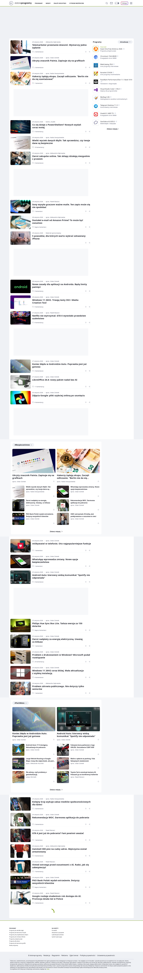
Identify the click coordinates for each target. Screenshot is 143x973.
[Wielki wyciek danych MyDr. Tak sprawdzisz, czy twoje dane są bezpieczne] (20, 142)
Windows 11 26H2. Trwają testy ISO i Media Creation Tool (55, 301)
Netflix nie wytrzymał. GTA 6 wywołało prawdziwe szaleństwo (59, 317)
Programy (39, 3)
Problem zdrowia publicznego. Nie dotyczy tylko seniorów (58, 687)
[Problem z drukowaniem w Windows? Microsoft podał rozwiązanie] (20, 657)
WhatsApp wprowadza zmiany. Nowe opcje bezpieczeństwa (85, 488)
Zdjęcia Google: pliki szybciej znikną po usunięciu (58, 395)
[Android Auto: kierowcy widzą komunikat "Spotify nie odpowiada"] (20, 577)
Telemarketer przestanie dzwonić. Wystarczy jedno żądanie (59, 46)
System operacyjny (57, 937)
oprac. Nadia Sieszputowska (55, 73)
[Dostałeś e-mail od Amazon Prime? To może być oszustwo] (20, 222)
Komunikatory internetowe (109, 107)
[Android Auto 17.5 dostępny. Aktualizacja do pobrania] (18, 750)
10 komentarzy (39, 147)
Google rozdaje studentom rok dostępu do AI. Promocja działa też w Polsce (56, 897)
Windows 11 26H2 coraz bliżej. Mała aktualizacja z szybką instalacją (58, 672)
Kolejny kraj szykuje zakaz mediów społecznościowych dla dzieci (61, 803)
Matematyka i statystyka (108, 123)
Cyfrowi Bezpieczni (76, 3)
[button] (131, 3)
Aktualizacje (124, 42)
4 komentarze (39, 582)
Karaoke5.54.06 (106, 72)
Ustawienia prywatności (106, 955)
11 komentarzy (39, 387)
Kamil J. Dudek (50, 122)
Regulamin (56, 955)
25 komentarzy (39, 662)
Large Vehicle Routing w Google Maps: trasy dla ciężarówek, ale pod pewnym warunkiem (40, 760)
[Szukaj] (106, 3)
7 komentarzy (39, 871)
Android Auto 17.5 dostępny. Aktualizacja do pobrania (37, 746)
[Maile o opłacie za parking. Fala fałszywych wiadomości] (63, 763)
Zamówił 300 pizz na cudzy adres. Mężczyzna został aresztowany (59, 850)
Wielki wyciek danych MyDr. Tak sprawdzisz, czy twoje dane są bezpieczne (61, 142)
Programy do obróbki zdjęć (16, 930)
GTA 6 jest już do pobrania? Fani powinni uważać (58, 833)
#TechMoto (19, 703)
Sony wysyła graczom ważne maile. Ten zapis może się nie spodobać (61, 206)
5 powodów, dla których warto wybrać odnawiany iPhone (59, 237)
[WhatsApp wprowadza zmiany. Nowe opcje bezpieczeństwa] (63, 492)
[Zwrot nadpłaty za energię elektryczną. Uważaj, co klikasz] (18, 505)
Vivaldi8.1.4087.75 (107, 113)
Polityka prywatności (87, 955)
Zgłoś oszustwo (60, 3)
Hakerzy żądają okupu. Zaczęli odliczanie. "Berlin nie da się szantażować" (60, 77)
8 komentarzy (39, 322)
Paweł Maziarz (50, 830)
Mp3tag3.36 (104, 97)
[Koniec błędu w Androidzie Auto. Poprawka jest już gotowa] (20, 366)
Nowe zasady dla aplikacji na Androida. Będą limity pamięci (59, 285)
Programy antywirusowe (108, 51)
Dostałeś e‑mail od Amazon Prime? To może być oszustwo (57, 221)
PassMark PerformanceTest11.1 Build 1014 (116, 80)
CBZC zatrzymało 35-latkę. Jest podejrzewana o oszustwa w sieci (83, 515)
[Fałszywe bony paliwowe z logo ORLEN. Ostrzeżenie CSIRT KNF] (63, 750)
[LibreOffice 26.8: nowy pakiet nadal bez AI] (20, 382)
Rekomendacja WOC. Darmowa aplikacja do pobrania (83, 501)
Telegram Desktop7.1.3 (109, 105)
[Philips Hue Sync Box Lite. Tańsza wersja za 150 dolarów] (20, 625)
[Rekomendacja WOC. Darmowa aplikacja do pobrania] (63, 505)
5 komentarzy (39, 131)
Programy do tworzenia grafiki (17, 943)
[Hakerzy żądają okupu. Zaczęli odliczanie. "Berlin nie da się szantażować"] (20, 78)
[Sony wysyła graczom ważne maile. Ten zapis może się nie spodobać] (20, 206)
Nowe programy (13, 945)
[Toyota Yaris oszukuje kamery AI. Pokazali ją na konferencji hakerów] (63, 777)
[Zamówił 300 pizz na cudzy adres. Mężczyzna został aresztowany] (20, 851)
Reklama (64, 955)
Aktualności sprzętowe (58, 932)
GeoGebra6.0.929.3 (107, 121)
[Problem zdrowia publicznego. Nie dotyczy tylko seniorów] (20, 688)
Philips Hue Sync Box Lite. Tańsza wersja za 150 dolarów (57, 624)
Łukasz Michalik (31, 777)
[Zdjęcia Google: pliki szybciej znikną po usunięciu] (20, 397)
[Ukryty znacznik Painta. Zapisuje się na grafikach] (20, 62)
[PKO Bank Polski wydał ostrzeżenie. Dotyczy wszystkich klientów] (18, 519)
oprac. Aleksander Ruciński (35, 763)
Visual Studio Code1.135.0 (110, 89)
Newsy (48, 3)
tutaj (48, 969)
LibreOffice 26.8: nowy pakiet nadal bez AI (54, 379)
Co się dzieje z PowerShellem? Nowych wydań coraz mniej (56, 126)
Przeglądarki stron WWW (108, 58)
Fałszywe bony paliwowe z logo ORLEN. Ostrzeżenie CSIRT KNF (83, 746)
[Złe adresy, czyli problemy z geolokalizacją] (18, 777)
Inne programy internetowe (109, 66)
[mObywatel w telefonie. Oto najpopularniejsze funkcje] (20, 545)
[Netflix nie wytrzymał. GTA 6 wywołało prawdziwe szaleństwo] (20, 318)
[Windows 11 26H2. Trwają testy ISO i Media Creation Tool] (20, 302)
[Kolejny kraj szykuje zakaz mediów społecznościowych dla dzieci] (20, 804)
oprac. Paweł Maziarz (53, 201)
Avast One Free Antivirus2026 (111, 49)
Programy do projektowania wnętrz (18, 935)
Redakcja (46, 955)
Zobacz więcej (55, 531)
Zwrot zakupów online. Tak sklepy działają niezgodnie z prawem (61, 157)
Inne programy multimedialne (110, 74)
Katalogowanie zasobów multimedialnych (113, 99)
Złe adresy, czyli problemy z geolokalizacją (36, 773)
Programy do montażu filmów (17, 937)
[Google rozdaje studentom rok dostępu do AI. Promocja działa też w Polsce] (20, 898)
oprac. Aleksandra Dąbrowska (55, 153)
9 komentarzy (39, 291)
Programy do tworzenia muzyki (17, 932)
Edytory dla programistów (108, 91)
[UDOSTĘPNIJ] (89, 52)
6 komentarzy (39, 402)
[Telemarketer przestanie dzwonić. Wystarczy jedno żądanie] (20, 47)
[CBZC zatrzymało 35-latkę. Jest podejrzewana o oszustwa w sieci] (63, 519)
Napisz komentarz (40, 227)
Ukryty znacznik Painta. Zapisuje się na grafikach (58, 60)
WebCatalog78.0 (106, 64)
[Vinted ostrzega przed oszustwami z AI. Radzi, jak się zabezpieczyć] (20, 867)
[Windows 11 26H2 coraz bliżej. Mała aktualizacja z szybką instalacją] (20, 672)
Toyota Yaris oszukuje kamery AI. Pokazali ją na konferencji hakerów (84, 773)
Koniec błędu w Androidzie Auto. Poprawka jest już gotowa (59, 365)
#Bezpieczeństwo (22, 445)
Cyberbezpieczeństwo (58, 935)
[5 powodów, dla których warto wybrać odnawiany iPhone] (20, 238)
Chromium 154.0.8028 (108, 56)
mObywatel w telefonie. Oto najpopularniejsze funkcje (61, 543)
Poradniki (54, 930)
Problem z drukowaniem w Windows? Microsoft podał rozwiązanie (61, 656)
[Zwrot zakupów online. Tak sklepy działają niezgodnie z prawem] (20, 158)
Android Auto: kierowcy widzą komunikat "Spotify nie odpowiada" (61, 576)
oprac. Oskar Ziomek (52, 58)
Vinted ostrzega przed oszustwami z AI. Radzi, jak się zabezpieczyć (60, 866)
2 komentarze (39, 52)
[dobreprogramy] (25, 3)
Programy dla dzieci (14, 941)
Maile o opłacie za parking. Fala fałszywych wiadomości (83, 760)
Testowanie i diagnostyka (108, 84)
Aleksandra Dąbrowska (53, 42)
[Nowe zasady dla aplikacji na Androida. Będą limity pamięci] (20, 286)
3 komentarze (39, 163)
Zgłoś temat (74, 955)
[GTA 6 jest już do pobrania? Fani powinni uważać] (20, 835)
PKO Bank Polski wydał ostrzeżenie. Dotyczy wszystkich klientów (40, 515)
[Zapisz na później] (86, 52)
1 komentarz (39, 83)
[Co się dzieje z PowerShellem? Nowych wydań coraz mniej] (20, 127)
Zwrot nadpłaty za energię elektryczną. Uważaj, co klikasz (38, 501)
